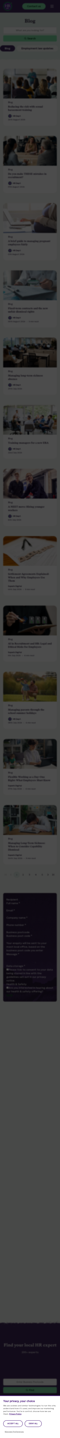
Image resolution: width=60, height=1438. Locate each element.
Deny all (33, 1423)
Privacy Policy (15, 1414)
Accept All (13, 1423)
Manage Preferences (14, 1432)
